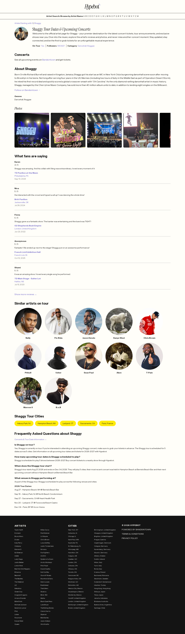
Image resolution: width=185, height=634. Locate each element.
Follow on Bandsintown (26, 90)
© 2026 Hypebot (131, 525)
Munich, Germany (100, 553)
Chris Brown (44, 540)
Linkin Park (18, 566)
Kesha (42, 598)
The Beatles (18, 579)
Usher (16, 614)
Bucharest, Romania (101, 575)
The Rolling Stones (47, 608)
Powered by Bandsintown (136, 529)
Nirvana (43, 549)
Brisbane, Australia (101, 601)
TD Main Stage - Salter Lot (27, 278)
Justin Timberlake (46, 546)
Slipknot (43, 614)
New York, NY (73, 530)
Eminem (17, 533)
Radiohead (44, 585)
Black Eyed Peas (46, 601)
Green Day (18, 592)
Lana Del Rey (45, 543)
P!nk (16, 611)
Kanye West (18, 621)
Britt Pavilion (20, 199)
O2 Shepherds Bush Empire (27, 225)
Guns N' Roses (45, 575)
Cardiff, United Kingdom (77, 598)
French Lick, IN (20, 255)
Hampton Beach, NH (47, 423)
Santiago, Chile (99, 608)
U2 (15, 585)
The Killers (44, 588)
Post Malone (44, 533)
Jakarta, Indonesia (101, 598)
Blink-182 (43, 595)
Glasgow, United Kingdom (103, 533)
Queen (16, 624)
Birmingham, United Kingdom (105, 530)
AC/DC (43, 556)
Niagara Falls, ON (74, 579)
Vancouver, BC (73, 575)
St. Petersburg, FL (74, 546)
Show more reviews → (25, 294)
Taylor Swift (18, 530)
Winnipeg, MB (73, 549)
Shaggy (37, 23)
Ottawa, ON (72, 569)
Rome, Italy (98, 569)
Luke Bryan (44, 605)
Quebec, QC (72, 559)
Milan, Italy (98, 562)
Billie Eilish (18, 601)
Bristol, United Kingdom (76, 608)
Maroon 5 (17, 549)
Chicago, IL (72, 536)
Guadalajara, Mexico (76, 592)
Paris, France (107, 423)
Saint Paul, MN (73, 540)
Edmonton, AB (73, 585)
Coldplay (17, 546)
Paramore (18, 618)
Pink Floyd (44, 566)
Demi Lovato (44, 582)
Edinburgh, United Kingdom (78, 605)
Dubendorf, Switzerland (102, 582)
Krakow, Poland (99, 572)
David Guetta (45, 569)
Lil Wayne (44, 536)
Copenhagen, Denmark (102, 543)
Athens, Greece (99, 556)
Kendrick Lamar (20, 608)
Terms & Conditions (133, 534)
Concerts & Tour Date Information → (30, 439)
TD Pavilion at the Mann (26, 173)
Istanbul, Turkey (100, 585)
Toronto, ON (72, 572)
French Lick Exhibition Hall (27, 252)
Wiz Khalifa (44, 624)
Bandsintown (49, 59)
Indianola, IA (72, 533)
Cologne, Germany (101, 546)
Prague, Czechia (100, 540)
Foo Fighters (44, 553)
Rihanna (17, 572)
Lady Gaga (18, 559)
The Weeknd (19, 582)
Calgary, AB (72, 556)
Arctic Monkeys (46, 562)
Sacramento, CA (87, 423)
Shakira (43, 592)
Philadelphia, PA (21, 176)
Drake (16, 540)
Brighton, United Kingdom (103, 536)
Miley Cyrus (44, 530)
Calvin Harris (45, 611)
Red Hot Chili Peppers (22, 569)
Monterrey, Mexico (75, 595)
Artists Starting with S (23, 23)
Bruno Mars (18, 536)
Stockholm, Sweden (101, 579)
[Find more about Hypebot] (92, 6)
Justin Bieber (19, 562)
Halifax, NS (19, 281)
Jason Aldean (45, 621)
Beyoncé (17, 575)
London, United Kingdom (25, 228)
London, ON (72, 562)
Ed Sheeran (18, 553)
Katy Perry (18, 543)
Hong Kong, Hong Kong (102, 588)
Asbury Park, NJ (24, 423)
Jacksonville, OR (21, 202)
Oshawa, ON (73, 566)
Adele (16, 556)
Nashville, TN (73, 543)
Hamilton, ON (73, 553)
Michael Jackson (20, 605)
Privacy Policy (130, 538)
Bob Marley (44, 618)
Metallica (17, 588)
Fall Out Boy (44, 572)
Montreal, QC (73, 582)
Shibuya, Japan (99, 592)
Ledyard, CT (68, 423)
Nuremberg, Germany (102, 549)
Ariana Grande (20, 598)
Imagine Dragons (20, 595)
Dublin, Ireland (99, 559)
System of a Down (46, 559)
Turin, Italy (98, 566)
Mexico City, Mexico (75, 588)
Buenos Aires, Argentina (103, 605)
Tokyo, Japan (98, 595)
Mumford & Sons (46, 579)
